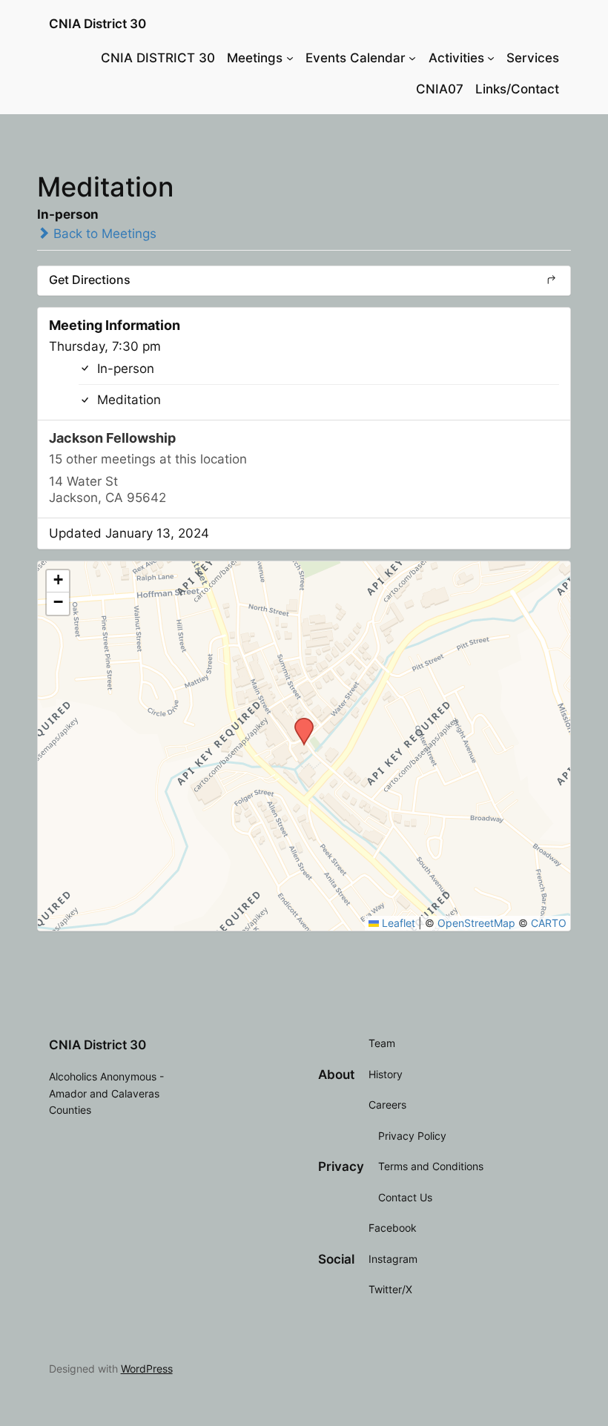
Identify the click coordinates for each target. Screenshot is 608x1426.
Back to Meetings (103, 233)
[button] (298, 722)
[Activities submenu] (491, 58)
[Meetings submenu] (290, 58)
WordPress (147, 1368)
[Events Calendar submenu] (412, 58)
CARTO (548, 923)
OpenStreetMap (476, 923)
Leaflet (397, 923)
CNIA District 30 (97, 23)
